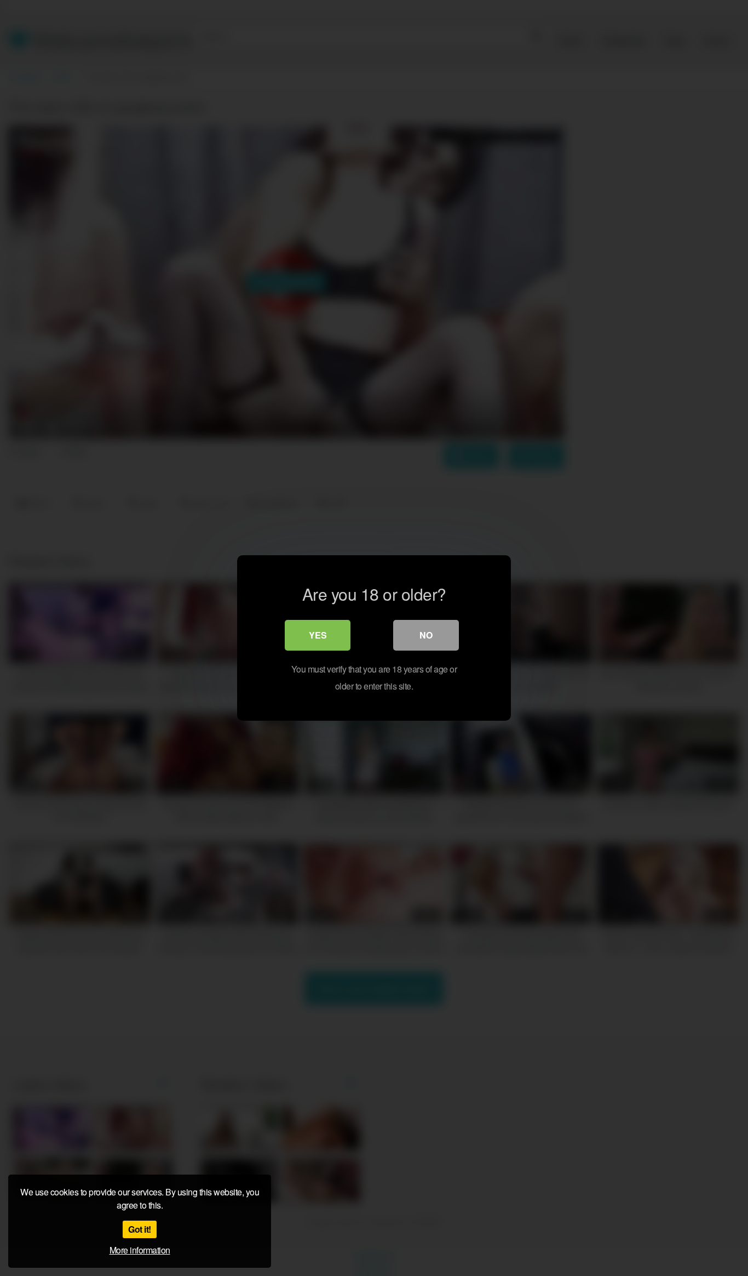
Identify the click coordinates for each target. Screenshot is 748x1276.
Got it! (139, 1229)
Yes (318, 635)
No (426, 635)
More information (140, 1250)
